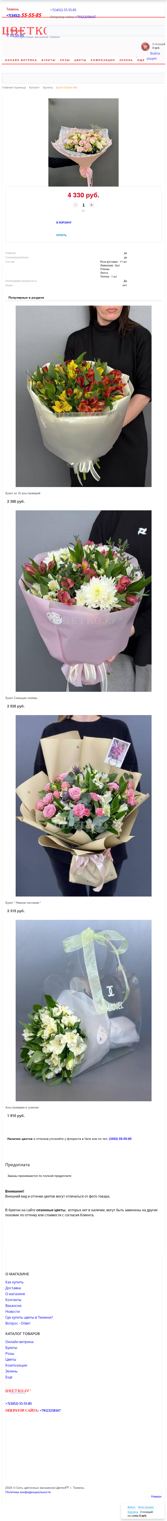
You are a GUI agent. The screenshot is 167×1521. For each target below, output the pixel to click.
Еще (8, 1377)
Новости (12, 1311)
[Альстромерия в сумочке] (83, 1010)
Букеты (11, 1347)
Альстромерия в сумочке (22, 1107)
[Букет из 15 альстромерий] (83, 396)
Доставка (13, 1288)
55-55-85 (70, 10)
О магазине (15, 1293)
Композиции (16, 1365)
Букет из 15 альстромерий (22, 493)
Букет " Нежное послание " (23, 902)
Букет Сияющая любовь (21, 698)
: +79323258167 (84, 17)
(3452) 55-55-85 (120, 1138)
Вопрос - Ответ (17, 1323)
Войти (132, 1507)
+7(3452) (13, 15)
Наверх (156, 1496)
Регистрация (146, 1507)
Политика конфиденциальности (28, 1492)
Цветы (10, 1359)
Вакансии (13, 1305)
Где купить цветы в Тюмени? (29, 1317)
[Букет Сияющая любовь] (83, 601)
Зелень (11, 1371)
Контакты (13, 1299)
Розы (9, 1353)
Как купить (14, 1282)
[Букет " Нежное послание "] (83, 806)
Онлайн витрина (19, 1341)
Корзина (133, 1512)
